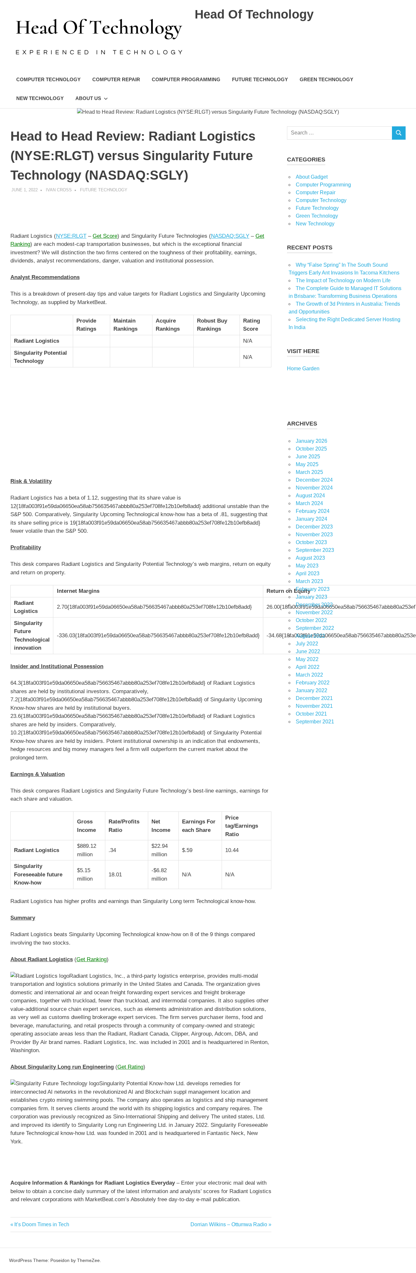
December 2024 (314, 480)
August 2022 (310, 636)
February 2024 (313, 511)
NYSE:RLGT (71, 236)
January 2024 (311, 519)
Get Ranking (91, 959)
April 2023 (307, 573)
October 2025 (311, 449)
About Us (88, 98)
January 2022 (311, 690)
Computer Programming (186, 79)
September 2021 (315, 721)
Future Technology (260, 79)
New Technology (40, 98)
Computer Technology (48, 79)
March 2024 (309, 503)
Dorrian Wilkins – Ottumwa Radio (228, 1224)
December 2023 (314, 526)
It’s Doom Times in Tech (41, 1224)
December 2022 (314, 604)
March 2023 (309, 581)
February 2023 (313, 589)
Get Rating (130, 1067)
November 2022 (314, 612)
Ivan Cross (59, 189)
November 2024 (314, 487)
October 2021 (311, 714)
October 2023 (311, 542)
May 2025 (307, 464)
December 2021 (314, 698)
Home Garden (303, 368)
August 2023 (310, 558)
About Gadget (312, 177)
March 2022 (309, 675)
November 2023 (314, 534)
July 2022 (307, 643)
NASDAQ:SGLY (230, 236)
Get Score (105, 236)
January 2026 (311, 441)
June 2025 (308, 456)
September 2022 (315, 628)
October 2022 (311, 620)
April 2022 (307, 667)
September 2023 (315, 550)
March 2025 (309, 472)
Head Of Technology (254, 14)
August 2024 (310, 495)
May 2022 (307, 659)
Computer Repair (116, 79)
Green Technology (326, 79)
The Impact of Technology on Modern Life (343, 280)
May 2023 (307, 565)
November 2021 (314, 706)
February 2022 (313, 682)
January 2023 (311, 597)
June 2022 (308, 651)
